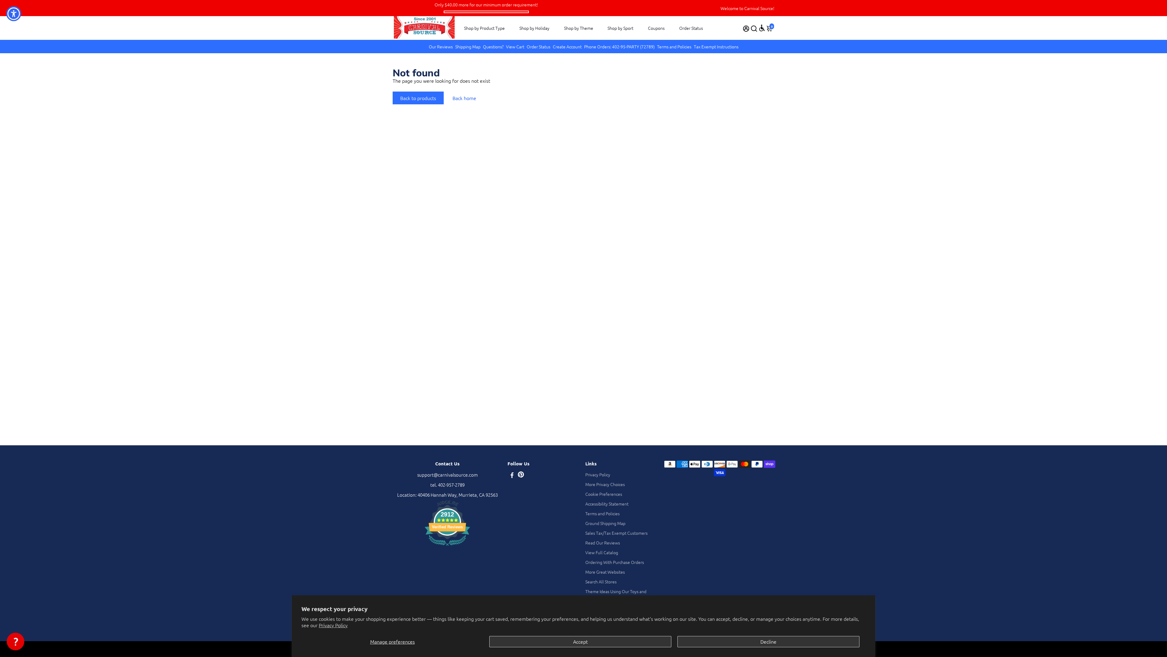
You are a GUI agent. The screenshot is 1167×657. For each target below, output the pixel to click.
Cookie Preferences (603, 494)
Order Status (691, 28)
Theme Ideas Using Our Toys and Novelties (615, 594)
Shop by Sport (620, 28)
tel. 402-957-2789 (447, 484)
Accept (580, 641)
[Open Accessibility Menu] (762, 28)
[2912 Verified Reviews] (447, 546)
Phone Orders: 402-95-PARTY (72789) (619, 46)
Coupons (656, 28)
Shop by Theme (578, 28)
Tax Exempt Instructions (716, 46)
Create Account (567, 46)
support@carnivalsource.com (447, 474)
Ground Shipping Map (605, 523)
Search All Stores (601, 582)
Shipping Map (467, 46)
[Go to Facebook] (512, 475)
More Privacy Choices (605, 484)
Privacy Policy (333, 625)
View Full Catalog (601, 552)
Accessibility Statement (606, 504)
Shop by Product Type (484, 28)
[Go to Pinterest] (521, 475)
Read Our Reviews (602, 543)
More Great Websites (605, 572)
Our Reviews (441, 46)
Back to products (418, 98)
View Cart (515, 46)
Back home (464, 98)
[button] (15, 641)
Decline (768, 641)
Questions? (493, 46)
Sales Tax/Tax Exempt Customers (616, 533)
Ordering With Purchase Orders (614, 562)
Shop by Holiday (534, 28)
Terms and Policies (674, 46)
